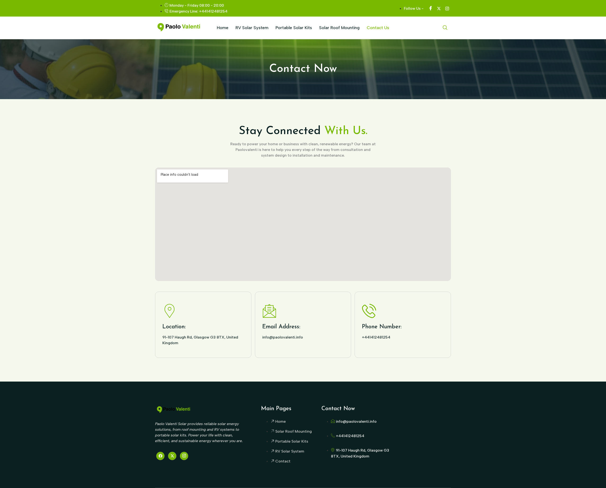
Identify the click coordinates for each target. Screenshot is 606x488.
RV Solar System (252, 27)
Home (222, 27)
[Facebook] (160, 456)
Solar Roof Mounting (339, 27)
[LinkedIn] (184, 456)
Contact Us (378, 27)
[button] (445, 28)
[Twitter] (172, 456)
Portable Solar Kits (294, 27)
